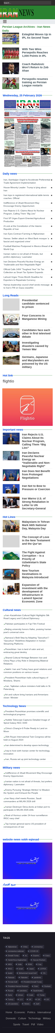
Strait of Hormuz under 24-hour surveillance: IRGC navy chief (26, 817)
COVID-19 (34, 951)
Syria (10, 995)
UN (39, 999)
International (44, 1012)
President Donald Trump (33, 982)
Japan (31, 969)
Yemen (26, 1004)
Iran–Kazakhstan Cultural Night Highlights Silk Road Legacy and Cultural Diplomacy (26, 617)
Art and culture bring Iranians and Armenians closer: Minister (26, 696)
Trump (42, 995)
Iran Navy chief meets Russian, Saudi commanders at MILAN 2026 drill (22, 800)
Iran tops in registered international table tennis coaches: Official (26, 196)
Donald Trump (13, 955)
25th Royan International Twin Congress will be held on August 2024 (27, 738)
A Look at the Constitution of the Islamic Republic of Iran (23, 227)
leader (10, 973)
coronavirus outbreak (16, 951)
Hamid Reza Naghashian (17, 960)
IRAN (30, 964)
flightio (8, 381)
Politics (31, 1012)
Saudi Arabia (37, 991)
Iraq (39, 964)
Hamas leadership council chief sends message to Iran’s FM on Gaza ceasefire (27, 286)
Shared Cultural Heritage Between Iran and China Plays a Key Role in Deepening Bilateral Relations (26, 660)
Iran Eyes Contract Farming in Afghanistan (24, 234)
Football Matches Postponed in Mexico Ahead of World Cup (27, 247)
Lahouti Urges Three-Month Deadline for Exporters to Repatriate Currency (23, 278)
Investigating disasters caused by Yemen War (35, 346)
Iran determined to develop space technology (27, 745)
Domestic (11, 1018)
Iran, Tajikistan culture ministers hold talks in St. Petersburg (27, 687)
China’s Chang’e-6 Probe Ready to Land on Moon (25, 730)
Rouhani (47, 986)
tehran (20, 995)
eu (26, 955)
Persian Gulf (12, 982)
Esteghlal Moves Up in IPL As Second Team (36, 36)
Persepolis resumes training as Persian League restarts (35, 82)
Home (9, 1012)
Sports (16, 1024)
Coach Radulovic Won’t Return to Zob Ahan (35, 67)
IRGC (10, 969)
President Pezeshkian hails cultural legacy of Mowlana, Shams (26, 679)
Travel (25, 1024)
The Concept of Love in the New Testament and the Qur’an (36, 540)
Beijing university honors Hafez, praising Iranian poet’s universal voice (27, 630)
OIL (44, 973)
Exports (36, 955)
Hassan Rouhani (39, 960)
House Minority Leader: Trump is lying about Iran (25, 189)
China (25, 947)
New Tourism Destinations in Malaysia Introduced (35, 574)
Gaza (47, 955)
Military (47, 1018)
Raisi (36, 986)
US (47, 999)
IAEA (10, 964)
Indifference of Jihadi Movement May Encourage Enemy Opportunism (21, 204)
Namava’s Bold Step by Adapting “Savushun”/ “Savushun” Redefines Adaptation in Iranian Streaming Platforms (26, 640)
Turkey (10, 999)
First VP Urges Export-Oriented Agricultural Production (24, 220)
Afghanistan (12, 947)
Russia (10, 991)
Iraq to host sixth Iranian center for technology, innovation (27, 752)
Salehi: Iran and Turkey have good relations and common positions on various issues (28, 670)
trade (31, 995)
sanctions (23, 991)
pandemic (37, 977)
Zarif (37, 1004)
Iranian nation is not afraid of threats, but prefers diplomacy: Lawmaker (23, 255)
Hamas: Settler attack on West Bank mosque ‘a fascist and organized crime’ (26, 240)
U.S (21, 999)
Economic (19, 1012)
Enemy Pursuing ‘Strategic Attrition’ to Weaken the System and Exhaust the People (27, 791)
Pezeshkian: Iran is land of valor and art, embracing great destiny (24, 650)
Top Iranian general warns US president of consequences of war (25, 825)
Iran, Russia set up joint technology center (25, 759)
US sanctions (13, 1004)
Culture (22, 1018)
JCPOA (43, 969)
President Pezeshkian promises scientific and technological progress (26, 713)
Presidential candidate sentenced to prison (35, 303)
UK (30, 999)
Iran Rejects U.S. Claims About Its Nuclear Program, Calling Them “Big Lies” (24, 212)
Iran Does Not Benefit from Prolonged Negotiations (36, 474)
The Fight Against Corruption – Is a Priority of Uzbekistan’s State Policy (34, 559)
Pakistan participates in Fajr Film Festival (25, 624)
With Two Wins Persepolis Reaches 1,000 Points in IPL (35, 52)
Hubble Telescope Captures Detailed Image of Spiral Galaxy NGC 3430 (27, 721)
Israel (21, 969)
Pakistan (11, 977)
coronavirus (38, 947)
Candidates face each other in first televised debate (36, 333)
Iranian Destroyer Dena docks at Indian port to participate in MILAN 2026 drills (27, 808)
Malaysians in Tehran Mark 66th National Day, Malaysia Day (36, 525)
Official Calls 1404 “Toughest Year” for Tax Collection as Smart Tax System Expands (24, 271)
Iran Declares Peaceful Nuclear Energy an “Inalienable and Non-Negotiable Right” (24, 263)
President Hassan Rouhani (18, 986)
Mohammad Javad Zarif (28, 973)
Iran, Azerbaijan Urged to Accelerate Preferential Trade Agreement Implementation (27, 181)
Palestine (24, 977)
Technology (34, 1018)
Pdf (33, 1024)
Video (40, 1024)
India (20, 964)
